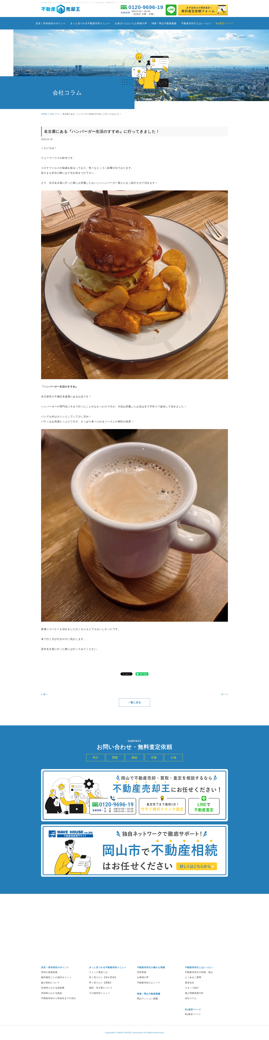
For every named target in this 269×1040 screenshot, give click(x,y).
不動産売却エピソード (148, 982)
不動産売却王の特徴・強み (199, 972)
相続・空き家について (100, 988)
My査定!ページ (193, 1014)
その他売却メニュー (99, 993)
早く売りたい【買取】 (100, 982)
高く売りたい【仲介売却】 (103, 977)
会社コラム (55, 114)
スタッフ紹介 (192, 988)
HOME (44, 114)
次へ (223, 694)
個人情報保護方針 (194, 993)
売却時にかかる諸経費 (52, 988)
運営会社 (189, 982)
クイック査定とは (98, 972)
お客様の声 (143, 977)
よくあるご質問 (193, 977)
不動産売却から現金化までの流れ (58, 998)
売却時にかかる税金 (51, 993)
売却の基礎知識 (49, 972)
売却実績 (141, 972)
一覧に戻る (134, 702)
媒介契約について (50, 982)
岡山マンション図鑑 (147, 998)
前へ (45, 694)
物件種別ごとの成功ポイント (56, 977)
